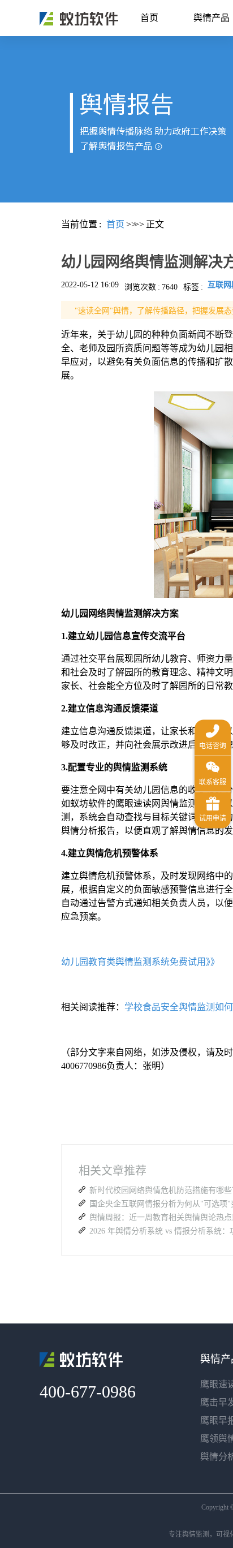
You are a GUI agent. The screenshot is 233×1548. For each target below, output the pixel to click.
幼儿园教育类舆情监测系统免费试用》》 (140, 962)
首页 (149, 18)
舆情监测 (195, 1534)
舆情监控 (79, 18)
